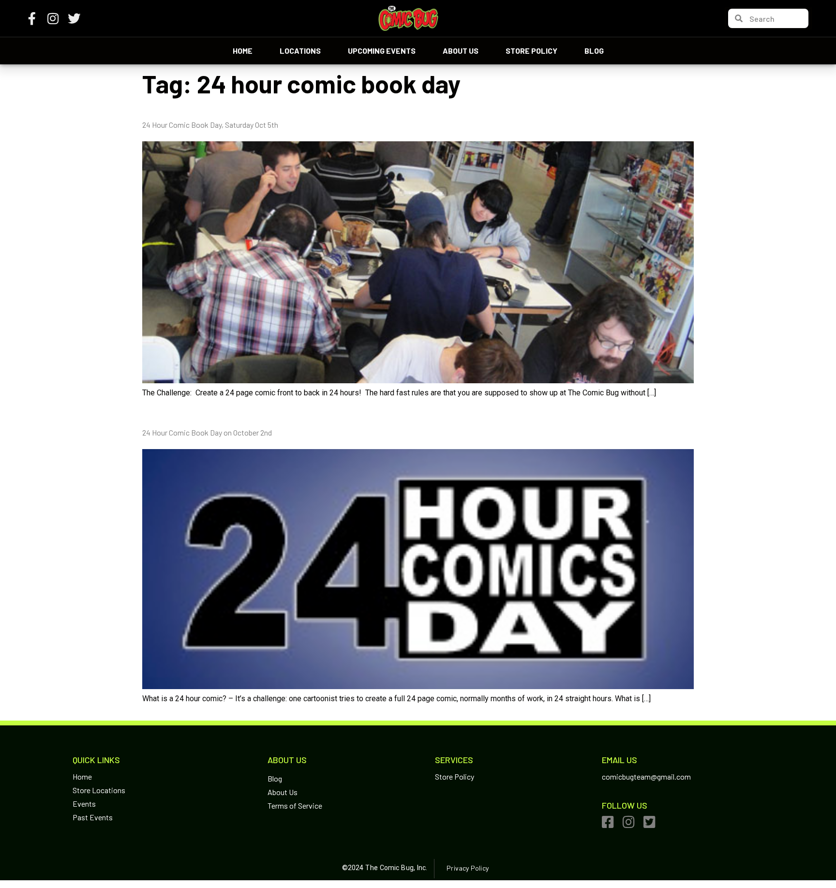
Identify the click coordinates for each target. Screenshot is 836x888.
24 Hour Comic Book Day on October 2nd (207, 432)
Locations (300, 50)
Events (84, 803)
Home (243, 50)
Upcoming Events (382, 50)
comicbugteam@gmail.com (646, 776)
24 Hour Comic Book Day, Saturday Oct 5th (210, 124)
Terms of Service (295, 805)
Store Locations (99, 790)
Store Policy (531, 50)
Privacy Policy (467, 868)
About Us (460, 50)
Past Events (93, 817)
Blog (594, 50)
